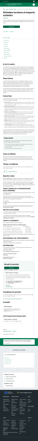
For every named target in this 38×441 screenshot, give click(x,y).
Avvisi (29, 402)
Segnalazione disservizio (13, 426)
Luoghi (29, 409)
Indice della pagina (6, 37)
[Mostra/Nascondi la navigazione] (1, 4)
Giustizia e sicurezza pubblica (23, 400)
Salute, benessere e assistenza (23, 406)
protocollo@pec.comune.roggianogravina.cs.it (10, 432)
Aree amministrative (6, 401)
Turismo (21, 412)
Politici (4, 405)
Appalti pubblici (13, 405)
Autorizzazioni (13, 407)
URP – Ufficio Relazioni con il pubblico (5, 428)
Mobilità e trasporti (23, 404)
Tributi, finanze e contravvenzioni (22, 409)
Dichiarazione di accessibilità (22, 427)
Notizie (29, 399)
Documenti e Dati (6, 410)
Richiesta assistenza (14, 428)
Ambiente (13, 401)
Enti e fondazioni (6, 404)
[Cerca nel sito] (34, 4)
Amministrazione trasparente (22, 421)
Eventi (29, 410)
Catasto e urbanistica (14, 408)
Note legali (21, 425)
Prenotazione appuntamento (13, 423)
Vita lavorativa (22, 413)
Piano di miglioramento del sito (23, 431)
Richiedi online (11, 267)
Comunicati (30, 401)
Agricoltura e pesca (14, 399)
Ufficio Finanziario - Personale (11, 272)
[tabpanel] (19, 361)
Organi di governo (6, 399)
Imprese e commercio (23, 402)
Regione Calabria (5, 1)
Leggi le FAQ (13, 420)
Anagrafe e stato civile (14, 403)
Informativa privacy (23, 423)
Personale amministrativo (5, 408)
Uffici (4, 402)
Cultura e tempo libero (14, 411)
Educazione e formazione (13, 414)
